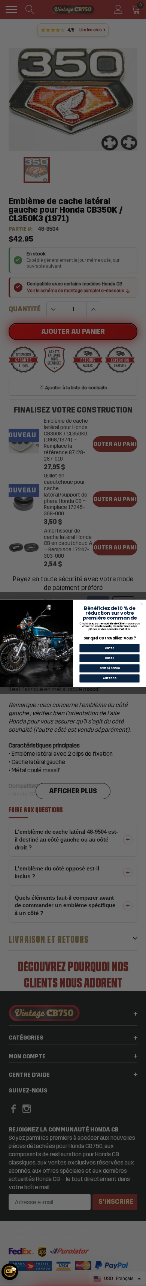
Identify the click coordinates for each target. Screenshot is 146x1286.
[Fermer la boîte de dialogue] (142, 603)
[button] (9, 1271)
